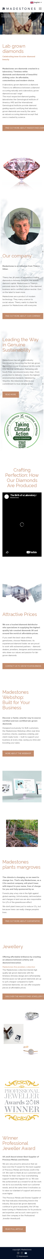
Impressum (22, 1256)
